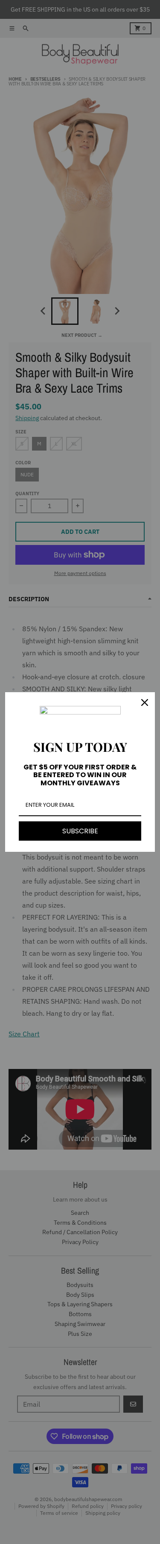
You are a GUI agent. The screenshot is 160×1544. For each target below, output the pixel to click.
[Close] (144, 702)
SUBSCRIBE (80, 831)
